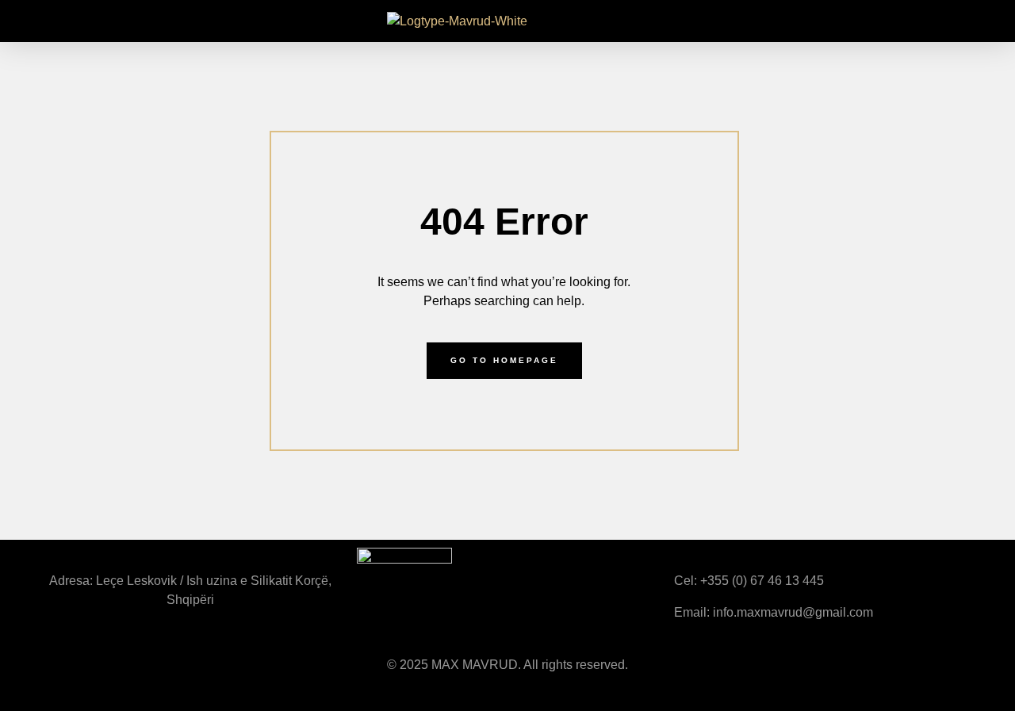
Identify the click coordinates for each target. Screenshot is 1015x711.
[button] (19, 21)
